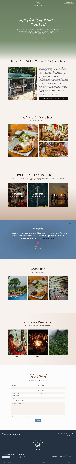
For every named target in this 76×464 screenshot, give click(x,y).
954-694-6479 (69, 435)
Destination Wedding (63, 455)
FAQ (69, 455)
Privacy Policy (36, 462)
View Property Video (37, 38)
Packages (70, 457)
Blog (70, 456)
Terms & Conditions (44, 462)
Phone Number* (15, 390)
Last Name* (41, 385)
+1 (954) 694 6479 (34, 380)
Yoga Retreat (54, 455)
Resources (71, 453)
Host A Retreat (55, 453)
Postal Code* (41, 390)
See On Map (6, 457)
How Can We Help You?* (17, 400)
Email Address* (15, 395)
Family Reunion (62, 456)
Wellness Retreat (54, 456)
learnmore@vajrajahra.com (39, 382)
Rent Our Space (63, 453)
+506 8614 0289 (43, 380)
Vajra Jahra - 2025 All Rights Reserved (9, 462)
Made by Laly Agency (70, 462)
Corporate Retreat (55, 457)
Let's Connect (69, 2)
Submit (38, 420)
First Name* (14, 385)
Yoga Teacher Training (63, 457)
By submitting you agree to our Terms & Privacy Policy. (22, 416)
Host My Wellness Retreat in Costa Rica (53, 98)
